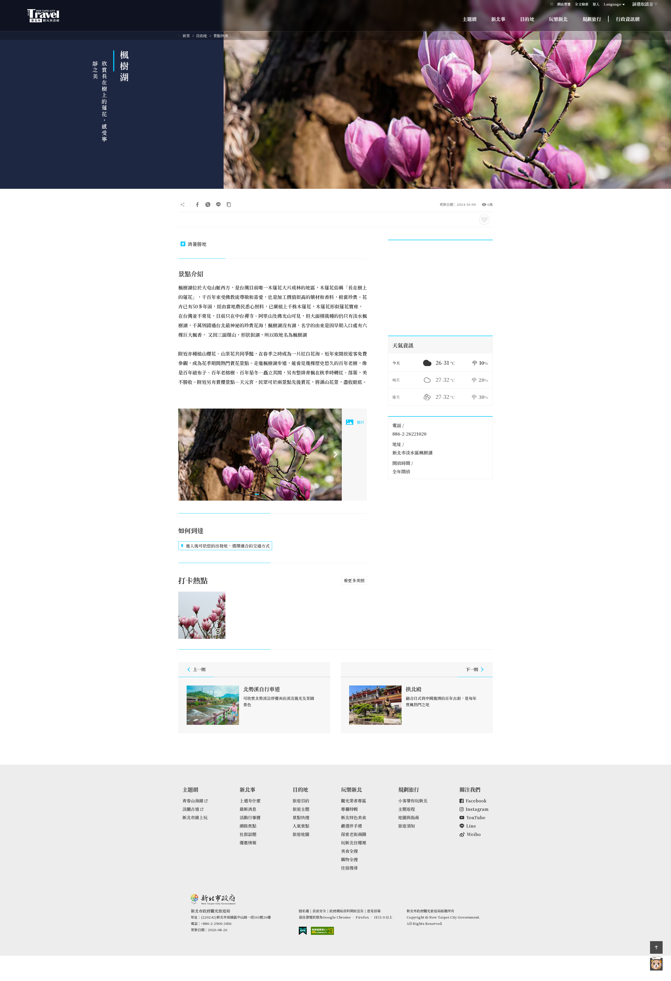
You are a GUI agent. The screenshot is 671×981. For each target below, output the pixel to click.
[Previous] (184, 454)
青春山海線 (192, 801)
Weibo (474, 834)
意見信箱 (374, 910)
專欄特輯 (349, 809)
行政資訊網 (628, 18)
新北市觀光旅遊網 (48, 15)
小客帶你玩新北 (413, 801)
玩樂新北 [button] (558, 18)
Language (612, 4)
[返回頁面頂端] (656, 947)
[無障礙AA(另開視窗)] (322, 931)
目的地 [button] (527, 18)
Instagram (477, 809)
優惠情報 (248, 843)
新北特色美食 (353, 817)
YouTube (475, 817)
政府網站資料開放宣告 (346, 910)
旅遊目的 (301, 801)
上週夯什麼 (250, 801)
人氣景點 (301, 826)
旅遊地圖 (301, 834)
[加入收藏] (484, 219)
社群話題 (248, 834)
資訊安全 (319, 910)
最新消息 (248, 809)
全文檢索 (581, 4)
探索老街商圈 (353, 834)
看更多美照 (354, 580)
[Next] (335, 454)
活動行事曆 (250, 817)
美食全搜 (349, 851)
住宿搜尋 (349, 868)
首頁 (186, 35)
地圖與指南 (408, 817)
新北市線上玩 (195, 817)
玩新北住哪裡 (353, 843)
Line (471, 826)
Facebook (476, 801)
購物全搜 (349, 859)
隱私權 (304, 910)
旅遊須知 (406, 826)
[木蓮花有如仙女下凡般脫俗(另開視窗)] (201, 615)
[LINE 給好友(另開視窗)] (218, 204)
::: (551, 4)
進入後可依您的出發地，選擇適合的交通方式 (228, 546)
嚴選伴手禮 (351, 826)
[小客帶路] (656, 964)
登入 (596, 4)
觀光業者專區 (353, 801)
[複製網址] (229, 204)
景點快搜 (220, 35)
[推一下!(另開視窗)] (208, 204)
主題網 (469, 18)
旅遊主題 (301, 809)
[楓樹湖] (260, 455)
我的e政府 (303, 931)
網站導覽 (564, 4)
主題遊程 (406, 809)
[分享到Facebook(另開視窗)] (197, 204)
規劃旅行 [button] (591, 18)
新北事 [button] (498, 18)
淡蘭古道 (190, 809)
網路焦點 (248, 826)
